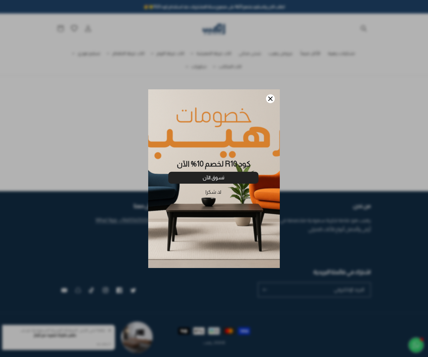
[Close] (270, 98)
